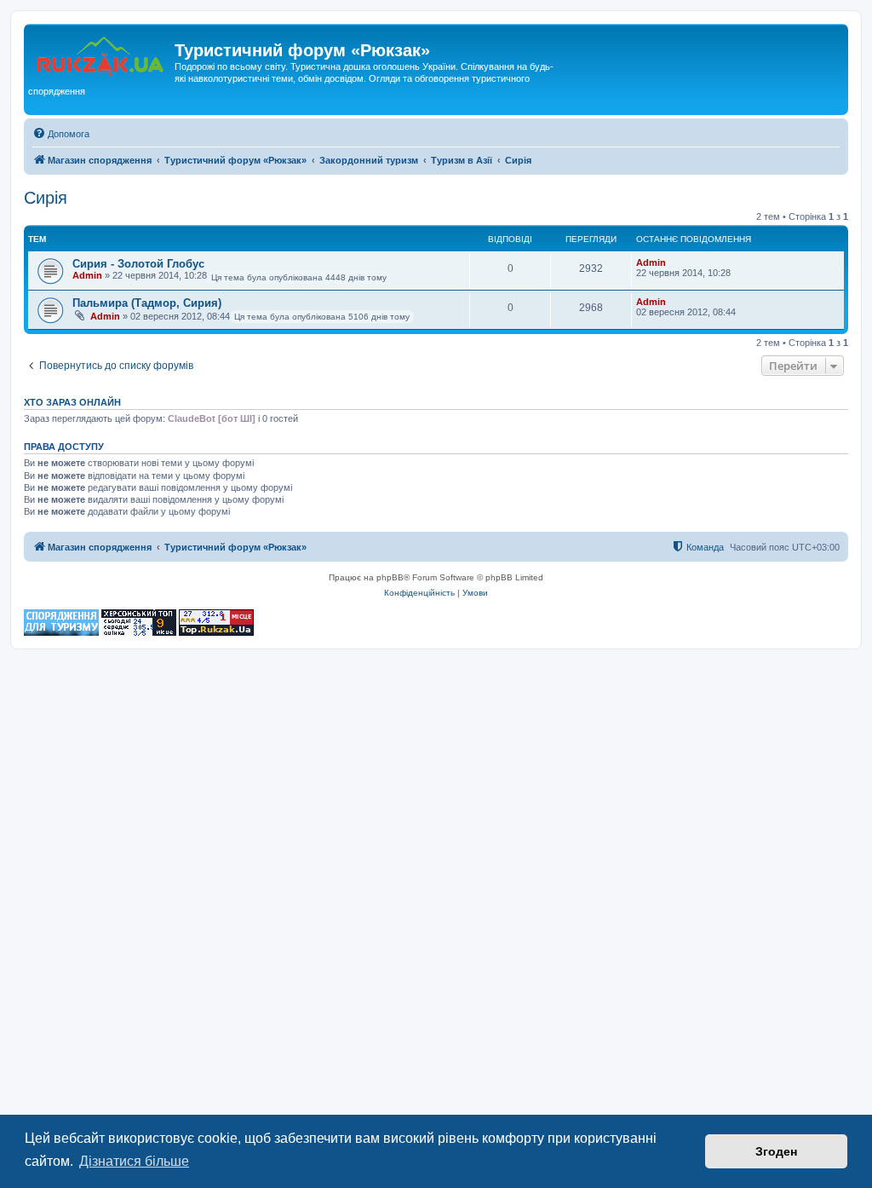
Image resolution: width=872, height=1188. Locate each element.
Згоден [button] (776, 1151)
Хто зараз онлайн (72, 402)
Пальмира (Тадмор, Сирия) (146, 303)
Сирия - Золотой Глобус (138, 263)
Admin (87, 275)
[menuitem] (60, 134)
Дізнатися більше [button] (134, 1161)
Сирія (45, 197)
